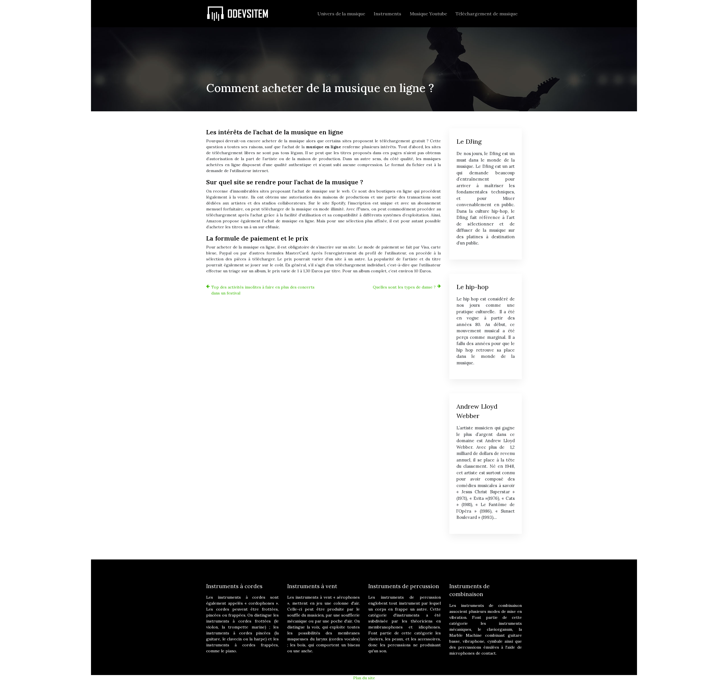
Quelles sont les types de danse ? (404, 287)
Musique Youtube (428, 13)
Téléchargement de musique (487, 13)
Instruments (387, 13)
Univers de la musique (341, 13)
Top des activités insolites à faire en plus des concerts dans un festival (263, 290)
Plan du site (364, 677)
